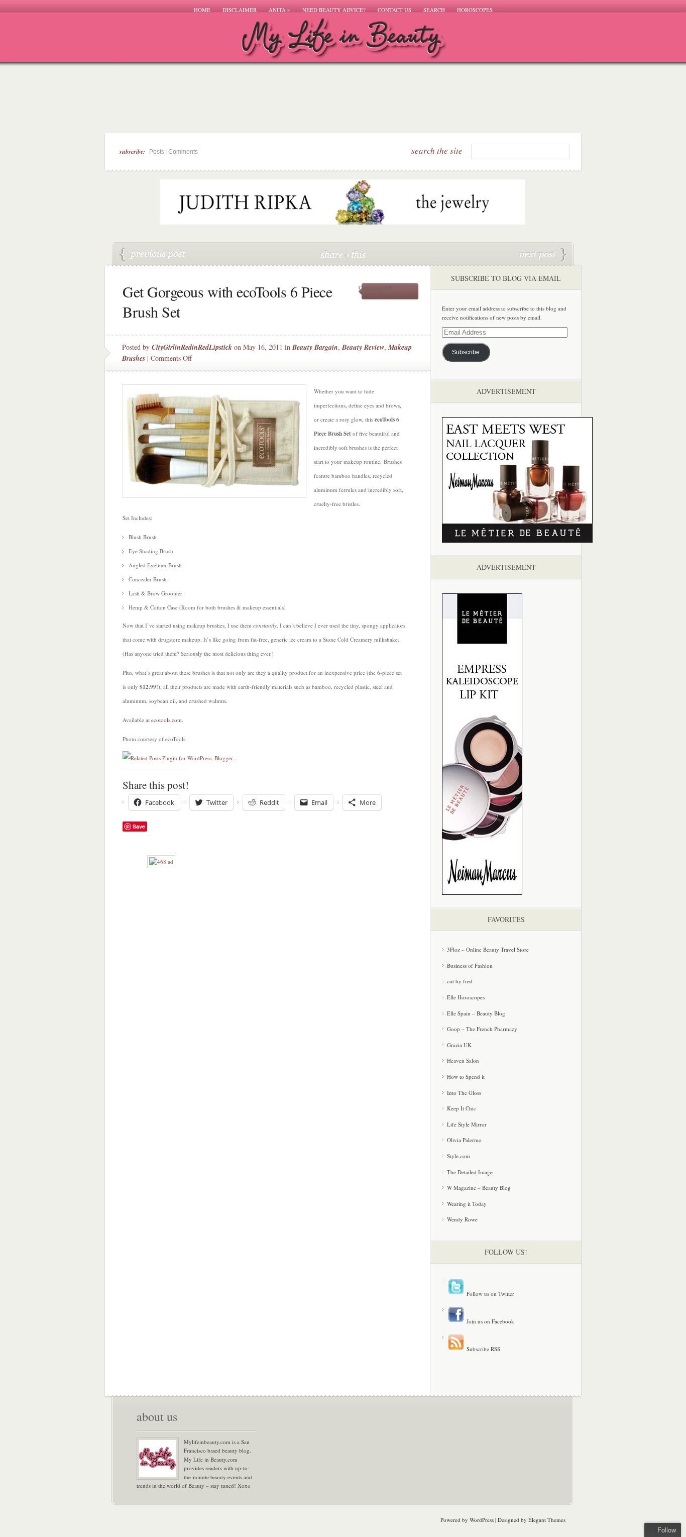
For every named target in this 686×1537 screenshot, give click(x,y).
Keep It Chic (461, 1108)
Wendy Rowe (462, 1219)
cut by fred (460, 981)
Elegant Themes (546, 1519)
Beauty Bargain (315, 347)
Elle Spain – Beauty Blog (476, 1013)
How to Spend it (466, 1076)
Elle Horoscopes (466, 997)
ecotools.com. (167, 720)
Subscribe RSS (482, 1349)
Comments (183, 151)
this (356, 254)
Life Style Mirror (467, 1124)
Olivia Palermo (464, 1140)
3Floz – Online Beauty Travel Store (488, 949)
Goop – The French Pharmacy (482, 1029)
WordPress (482, 1519)
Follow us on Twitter (489, 1293)
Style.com (458, 1156)
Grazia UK (459, 1045)
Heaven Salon (463, 1060)
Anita (279, 10)
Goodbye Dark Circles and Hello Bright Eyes (542, 254)
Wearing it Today (467, 1203)
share (333, 254)
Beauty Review (363, 347)
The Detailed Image (470, 1172)
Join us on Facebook (489, 1321)
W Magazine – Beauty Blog (479, 1187)
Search (434, 10)
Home (202, 10)
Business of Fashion (470, 965)
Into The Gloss (464, 1092)
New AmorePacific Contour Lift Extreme (153, 254)
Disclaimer (239, 10)
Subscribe (466, 352)
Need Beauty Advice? (334, 10)
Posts (156, 151)
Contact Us (394, 10)
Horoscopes (475, 10)
